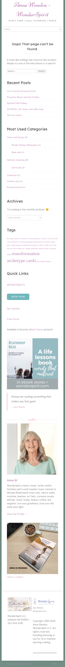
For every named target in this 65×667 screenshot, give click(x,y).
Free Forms (13, 319)
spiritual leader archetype (47, 248)
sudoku (9, 254)
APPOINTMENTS (16, 285)
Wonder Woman (45, 261)
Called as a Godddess (15, 577)
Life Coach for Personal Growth (21, 91)
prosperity (34, 245)
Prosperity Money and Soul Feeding (23, 97)
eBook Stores (36, 329)
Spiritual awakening (16, 159)
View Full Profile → (17, 514)
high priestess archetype (42, 242)
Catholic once (13, 181)
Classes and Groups (15, 137)
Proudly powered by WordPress (19, 663)
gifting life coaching (18, 242)
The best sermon (14, 115)
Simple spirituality (32, 248)
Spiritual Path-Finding (17, 103)
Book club (16, 152)
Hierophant (29, 242)
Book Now (18, 296)
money (53, 242)
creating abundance (34, 238)
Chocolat (24, 238)
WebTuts (55, 663)
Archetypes (12, 175)
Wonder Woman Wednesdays (24, 144)
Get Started (13, 308)
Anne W (12, 480)
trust (38, 261)
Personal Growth (14, 187)
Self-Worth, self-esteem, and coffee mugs (25, 109)
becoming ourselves (13, 238)
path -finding (11, 245)
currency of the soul (48, 238)
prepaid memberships (23, 245)
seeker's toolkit (43, 245)
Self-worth (16, 167)
